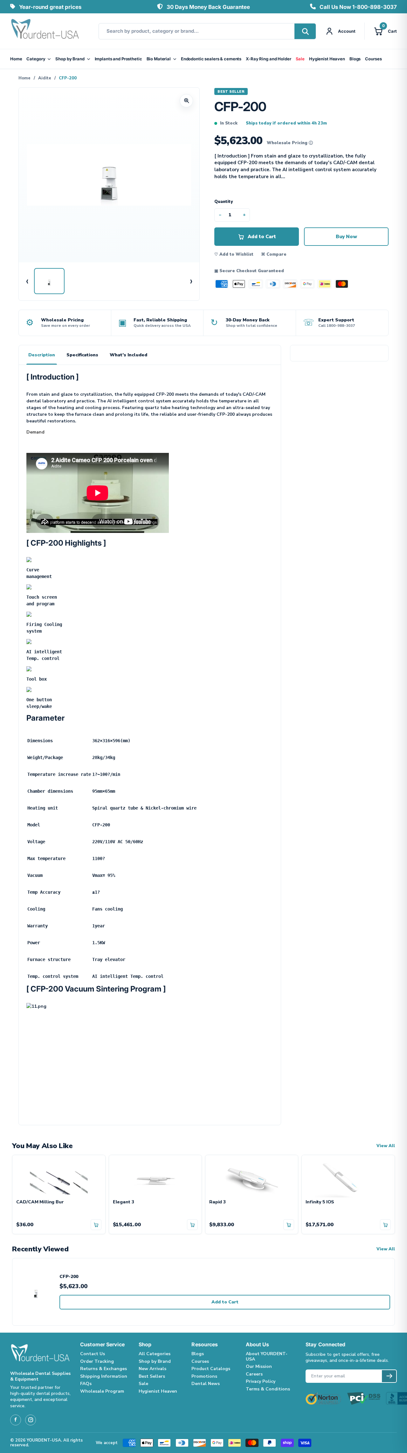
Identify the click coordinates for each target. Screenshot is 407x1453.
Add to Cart (224, 1302)
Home (16, 58)
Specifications (82, 355)
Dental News (205, 1384)
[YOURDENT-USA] (45, 31)
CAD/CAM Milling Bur (40, 1202)
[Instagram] (30, 1420)
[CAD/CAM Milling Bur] (58, 1177)
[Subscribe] (389, 1376)
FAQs (86, 1384)
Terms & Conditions (268, 1389)
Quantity (223, 202)
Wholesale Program (102, 1391)
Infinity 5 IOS (320, 1202)
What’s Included (128, 355)
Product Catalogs (210, 1369)
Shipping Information (103, 1376)
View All (385, 1146)
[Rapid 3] (251, 1177)
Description (41, 355)
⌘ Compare (273, 254)
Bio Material (159, 58)
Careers (254, 1374)
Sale (300, 58)
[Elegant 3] (155, 1177)
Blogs (355, 58)
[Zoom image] (186, 100)
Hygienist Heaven (327, 58)
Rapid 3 (217, 1202)
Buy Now (346, 236)
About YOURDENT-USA (266, 1356)
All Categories (154, 1354)
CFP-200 (68, 1277)
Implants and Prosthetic (118, 58)
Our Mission (259, 1366)
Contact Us (92, 1354)
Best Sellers (152, 1376)
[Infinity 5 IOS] (348, 1177)
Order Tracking (97, 1361)
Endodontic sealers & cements (211, 58)
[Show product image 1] (49, 281)
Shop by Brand (69, 58)
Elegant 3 (123, 1202)
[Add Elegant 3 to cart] (192, 1224)
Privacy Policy (260, 1381)
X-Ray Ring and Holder (268, 58)
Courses (373, 58)
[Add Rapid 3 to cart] (288, 1224)
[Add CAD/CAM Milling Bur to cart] (96, 1224)
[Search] (305, 31)
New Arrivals (152, 1369)
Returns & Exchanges (103, 1369)
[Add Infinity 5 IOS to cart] (385, 1224)
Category (35, 58)
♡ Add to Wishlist (233, 254)
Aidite (44, 78)
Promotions (204, 1376)
